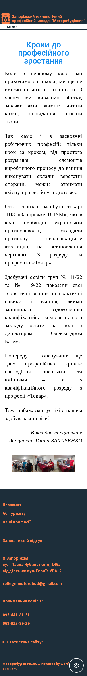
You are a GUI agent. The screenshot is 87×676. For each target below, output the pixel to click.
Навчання (12, 504)
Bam (13, 669)
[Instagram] (69, 3)
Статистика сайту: (25, 642)
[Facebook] (58, 3)
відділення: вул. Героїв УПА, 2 (32, 570)
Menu (12, 27)
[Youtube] (64, 3)
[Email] (80, 3)
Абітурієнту (14, 513)
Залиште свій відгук (22, 540)
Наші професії (17, 522)
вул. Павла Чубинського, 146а (31, 564)
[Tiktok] (75, 3)
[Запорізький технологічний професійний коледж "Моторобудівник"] (43, 18)
